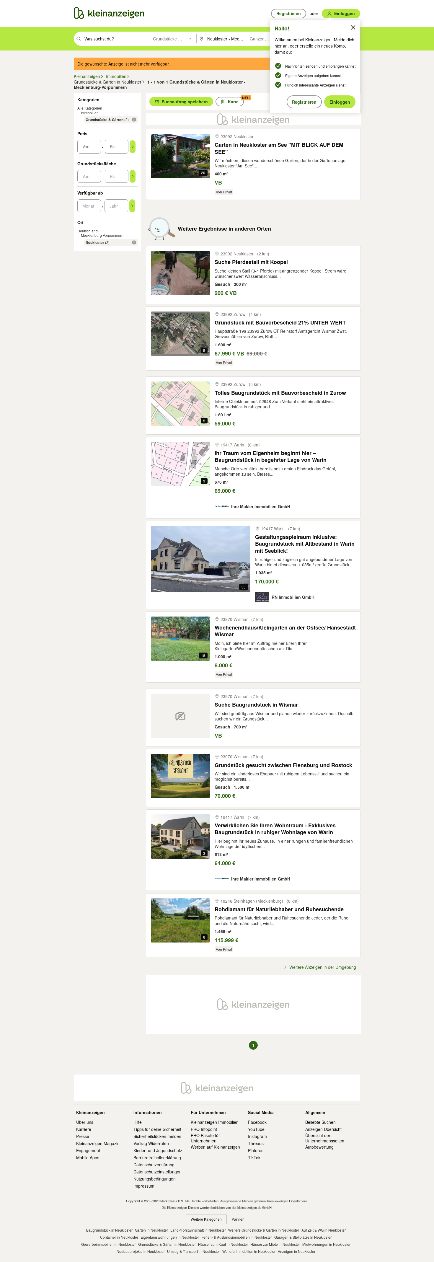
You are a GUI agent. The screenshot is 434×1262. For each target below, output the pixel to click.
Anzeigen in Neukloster (296, 1251)
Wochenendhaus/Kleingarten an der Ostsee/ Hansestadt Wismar (285, 631)
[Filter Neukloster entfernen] (134, 242)
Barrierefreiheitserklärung (157, 1157)
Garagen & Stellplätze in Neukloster (303, 1237)
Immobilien (90, 112)
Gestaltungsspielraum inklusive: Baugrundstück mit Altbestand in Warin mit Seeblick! (305, 544)
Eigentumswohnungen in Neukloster (170, 1237)
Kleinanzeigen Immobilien (215, 1122)
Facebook (257, 1122)
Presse (82, 1136)
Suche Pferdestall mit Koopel (251, 262)
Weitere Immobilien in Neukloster (248, 1251)
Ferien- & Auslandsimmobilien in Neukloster (236, 1237)
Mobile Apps (87, 1157)
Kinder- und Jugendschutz (157, 1150)
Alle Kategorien (89, 107)
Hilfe (137, 1122)
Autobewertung (319, 1147)
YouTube (256, 1129)
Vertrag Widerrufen (151, 1143)
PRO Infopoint (204, 1129)
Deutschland (87, 230)
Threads (256, 1143)
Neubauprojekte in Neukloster (141, 1251)
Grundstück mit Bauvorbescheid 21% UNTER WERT (280, 322)
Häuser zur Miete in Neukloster (275, 1244)
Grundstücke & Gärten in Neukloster (167, 1244)
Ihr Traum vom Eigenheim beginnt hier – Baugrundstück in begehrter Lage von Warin (271, 457)
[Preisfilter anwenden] (133, 146)
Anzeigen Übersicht (323, 1129)
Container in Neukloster (119, 1237)
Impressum (143, 1186)
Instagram (257, 1136)
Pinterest (256, 1150)
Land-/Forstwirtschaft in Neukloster (198, 1229)
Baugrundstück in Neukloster (109, 1229)
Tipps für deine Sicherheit (157, 1129)
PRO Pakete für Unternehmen (205, 1138)
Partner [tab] (238, 1219)
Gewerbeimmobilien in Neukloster (108, 1244)
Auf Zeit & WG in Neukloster (323, 1229)
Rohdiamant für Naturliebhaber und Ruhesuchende (279, 909)
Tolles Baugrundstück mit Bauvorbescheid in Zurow (280, 392)
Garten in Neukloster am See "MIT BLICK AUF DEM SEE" (279, 148)
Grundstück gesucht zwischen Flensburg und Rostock (283, 765)
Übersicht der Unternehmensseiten (324, 1138)
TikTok (254, 1157)
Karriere (83, 1129)
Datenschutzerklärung (153, 1165)
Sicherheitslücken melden (157, 1136)
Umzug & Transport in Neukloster (193, 1251)
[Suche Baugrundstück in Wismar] (180, 716)
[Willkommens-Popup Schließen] (353, 27)
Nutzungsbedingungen (154, 1179)
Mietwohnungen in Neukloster (326, 1244)
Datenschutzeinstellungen (157, 1172)
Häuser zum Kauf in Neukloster (223, 1244)
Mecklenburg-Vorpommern (102, 235)
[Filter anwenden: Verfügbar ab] (132, 205)
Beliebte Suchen (320, 1122)
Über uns (84, 1122)
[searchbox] (115, 39)
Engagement (88, 1150)
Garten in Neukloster (151, 1229)
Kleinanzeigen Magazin (98, 1143)
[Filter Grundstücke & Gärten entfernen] (134, 119)
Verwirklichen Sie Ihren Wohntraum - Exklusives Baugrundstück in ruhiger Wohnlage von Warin (275, 829)
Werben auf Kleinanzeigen (215, 1147)
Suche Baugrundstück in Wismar (256, 704)
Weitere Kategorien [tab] (206, 1219)
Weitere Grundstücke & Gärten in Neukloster (263, 1229)
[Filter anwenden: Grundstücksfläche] (133, 176)
